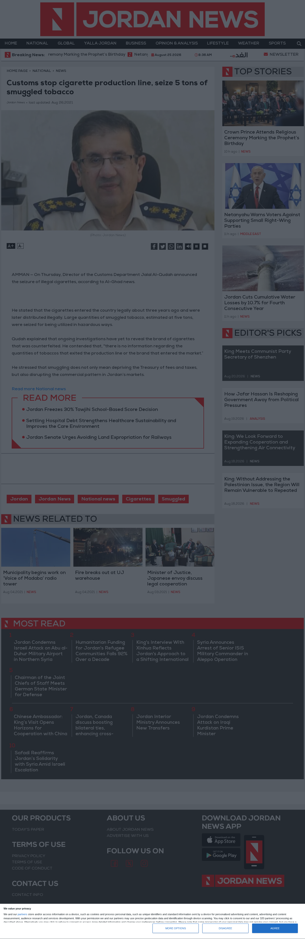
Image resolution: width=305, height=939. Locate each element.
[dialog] (152, 921)
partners (22, 914)
